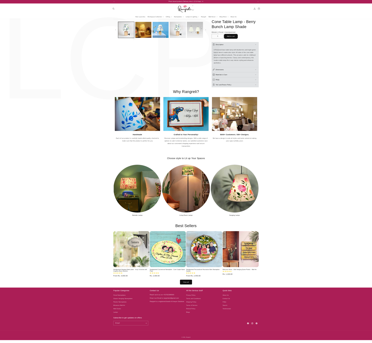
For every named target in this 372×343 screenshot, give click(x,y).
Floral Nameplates (119, 295)
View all (186, 282)
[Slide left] (115, 30)
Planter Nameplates (120, 302)
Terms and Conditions (193, 298)
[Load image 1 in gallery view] (126, 30)
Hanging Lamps (234, 215)
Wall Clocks (117, 308)
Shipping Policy (191, 302)
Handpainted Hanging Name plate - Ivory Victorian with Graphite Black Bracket (130, 270)
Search (225, 305)
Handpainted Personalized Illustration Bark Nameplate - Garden (203, 270)
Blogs (188, 312)
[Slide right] (206, 30)
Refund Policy (190, 308)
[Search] (113, 9)
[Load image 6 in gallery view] (195, 30)
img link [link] (137, 98)
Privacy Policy (190, 295)
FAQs (224, 302)
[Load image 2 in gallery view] (143, 30)
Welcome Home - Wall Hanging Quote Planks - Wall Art (240, 269)
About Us (226, 295)
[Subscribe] (146, 323)
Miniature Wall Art (119, 305)
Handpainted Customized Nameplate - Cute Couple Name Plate (167, 270)
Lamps (115, 312)
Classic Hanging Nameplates (123, 298)
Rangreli (188, 337)
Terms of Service (191, 305)
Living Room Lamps (186, 215)
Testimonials (227, 308)
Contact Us (226, 298)
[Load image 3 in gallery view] (160, 30)
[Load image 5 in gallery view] (178, 30)
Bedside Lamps (137, 215)
